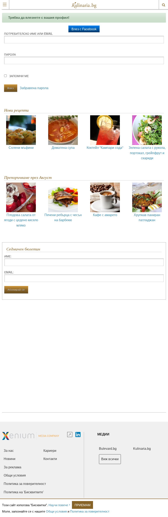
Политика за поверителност (89, 511)
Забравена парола (34, 87)
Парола (10, 54)
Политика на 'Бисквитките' (24, 492)
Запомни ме (19, 76)
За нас (9, 450)
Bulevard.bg (108, 448)
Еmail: (9, 272)
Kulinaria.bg (142, 448)
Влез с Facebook (84, 29)
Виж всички (110, 459)
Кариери (49, 450)
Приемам (83, 505)
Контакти (50, 459)
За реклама (12, 467)
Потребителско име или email (28, 33)
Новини (9, 459)
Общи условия (56, 511)
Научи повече (58, 505)
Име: (7, 256)
